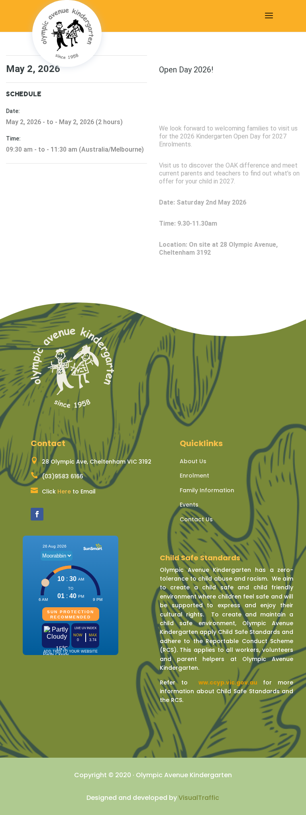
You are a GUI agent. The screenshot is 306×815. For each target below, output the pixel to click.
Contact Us (196, 519)
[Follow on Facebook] (37, 514)
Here (64, 491)
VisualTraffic (198, 797)
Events (189, 505)
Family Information (207, 490)
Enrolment (194, 476)
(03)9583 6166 (62, 476)
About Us (193, 461)
